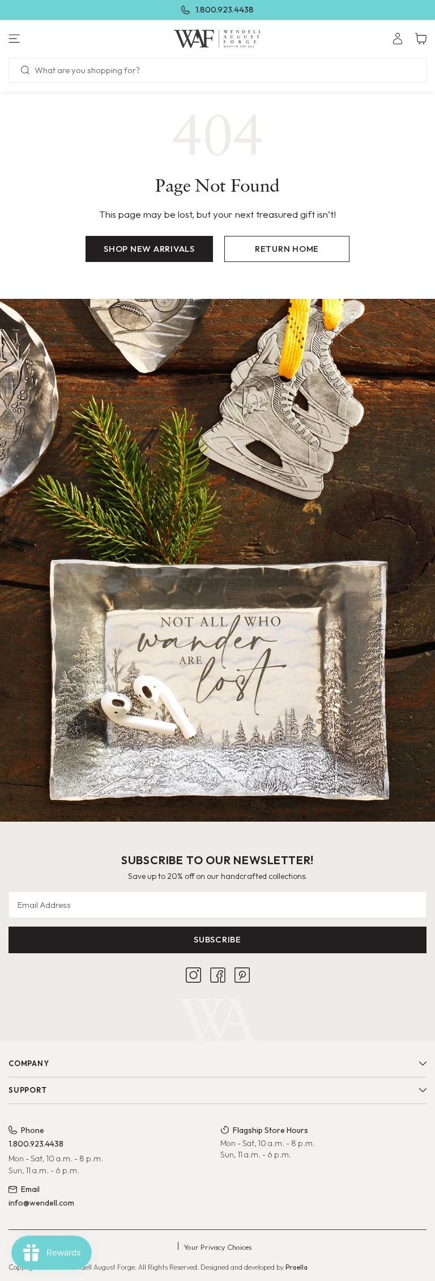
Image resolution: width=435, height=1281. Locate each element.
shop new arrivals (149, 248)
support (27, 1089)
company (28, 1063)
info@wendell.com (41, 1203)
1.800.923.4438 (224, 9)
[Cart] (421, 38)
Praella (296, 1267)
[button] (72, 38)
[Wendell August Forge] (218, 38)
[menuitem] (397, 38)
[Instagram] (193, 975)
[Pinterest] (242, 975)
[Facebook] (217, 975)
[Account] (397, 38)
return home (287, 248)
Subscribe (217, 939)
